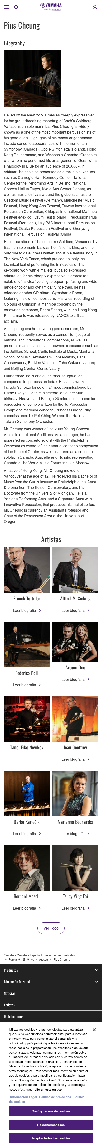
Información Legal (23, 1097)
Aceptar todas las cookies (51, 1138)
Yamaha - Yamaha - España (22, 955)
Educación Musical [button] (17, 981)
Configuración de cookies (51, 1111)
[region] (51, 1084)
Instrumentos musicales (60, 955)
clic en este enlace (48, 1089)
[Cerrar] (94, 1030)
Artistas (44, 959)
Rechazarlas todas (51, 1124)
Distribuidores (13, 1016)
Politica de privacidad (55, 1097)
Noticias (9, 993)
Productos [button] (11, 970)
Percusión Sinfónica (21, 959)
